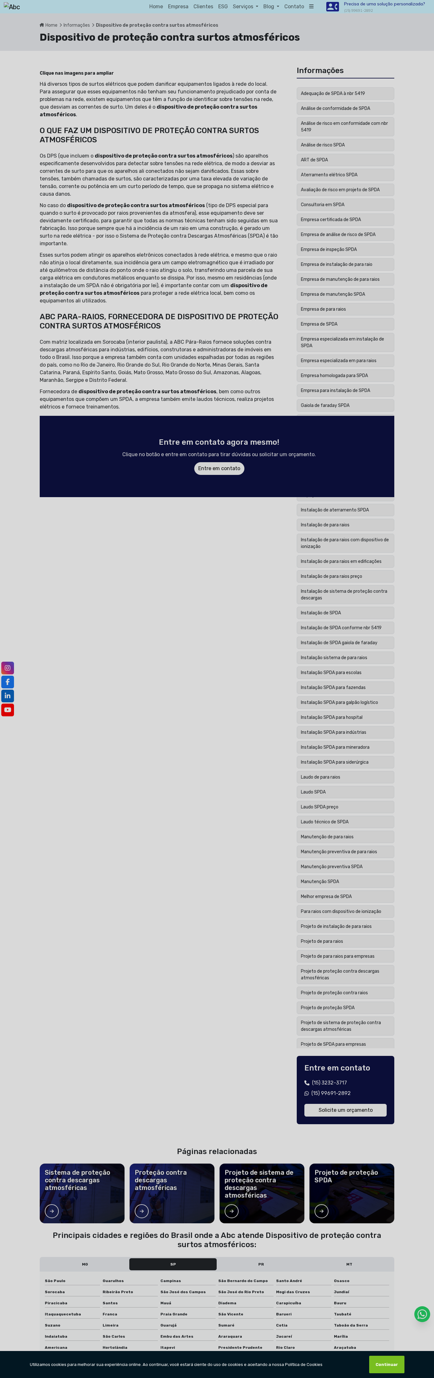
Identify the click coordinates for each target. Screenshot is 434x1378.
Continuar (387, 1364)
